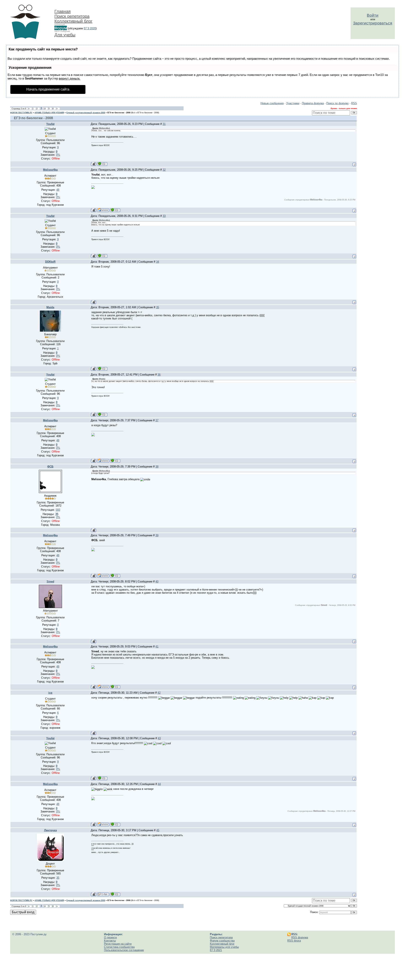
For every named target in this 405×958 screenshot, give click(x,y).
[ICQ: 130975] (115, 210)
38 (156, 466)
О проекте (110, 937)
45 (157, 830)
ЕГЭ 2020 (90, 28)
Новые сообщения (272, 103)
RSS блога (294, 940)
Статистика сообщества (119, 947)
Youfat (50, 124)
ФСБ (50, 466)
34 (157, 261)
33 (164, 216)
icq (50, 692)
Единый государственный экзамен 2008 (85, 113)
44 (159, 784)
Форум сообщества (222, 940)
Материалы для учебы (224, 947)
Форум (60, 28)
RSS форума (299, 937)
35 (157, 307)
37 (156, 420)
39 (156, 535)
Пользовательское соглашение (124, 950)
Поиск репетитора (71, 16)
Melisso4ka (50, 169)
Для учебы (64, 34)
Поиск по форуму (337, 103)
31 (164, 124)
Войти (372, 15)
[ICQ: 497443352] (102, 164)
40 (156, 581)
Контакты (110, 940)
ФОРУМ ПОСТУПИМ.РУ (21, 113)
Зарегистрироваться (372, 23)
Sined (50, 581)
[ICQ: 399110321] (115, 894)
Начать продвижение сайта (47, 89)
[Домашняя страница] (103, 210)
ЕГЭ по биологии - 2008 (118, 113)
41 (156, 646)
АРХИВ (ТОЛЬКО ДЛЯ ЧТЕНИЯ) (49, 113)
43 (159, 738)
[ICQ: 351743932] (102, 369)
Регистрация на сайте (118, 943)
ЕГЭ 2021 (216, 950)
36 (159, 374)
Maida (50, 307)
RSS (354, 103)
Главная (62, 11)
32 (164, 169)
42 (159, 692)
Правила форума (313, 103)
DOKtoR (50, 261)
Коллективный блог (73, 21)
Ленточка (50, 830)
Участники (292, 103)
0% (58, 154)
